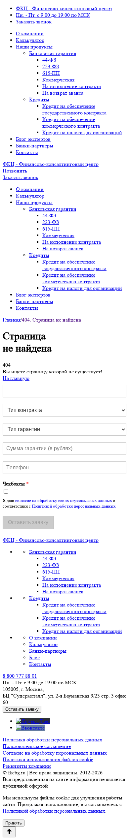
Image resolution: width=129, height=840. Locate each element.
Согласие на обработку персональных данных (55, 753)
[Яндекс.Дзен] (33, 721)
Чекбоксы (16, 484)
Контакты (27, 152)
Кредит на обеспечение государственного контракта (74, 109)
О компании (30, 33)
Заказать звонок (34, 21)
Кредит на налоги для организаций (82, 132)
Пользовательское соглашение (37, 746)
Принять (13, 823)
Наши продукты (34, 47)
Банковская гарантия (52, 53)
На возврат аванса (62, 93)
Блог (34, 657)
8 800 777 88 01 (20, 676)
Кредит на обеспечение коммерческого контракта (71, 122)
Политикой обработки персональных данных (74, 506)
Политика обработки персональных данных (52, 739)
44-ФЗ (49, 60)
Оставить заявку (22, 709)
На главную (16, 378)
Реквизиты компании (27, 766)
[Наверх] (9, 831)
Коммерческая (58, 80)
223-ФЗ (50, 66)
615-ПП (51, 73)
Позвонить (15, 171)
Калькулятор (30, 40)
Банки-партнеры (34, 145)
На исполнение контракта (71, 86)
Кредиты (39, 99)
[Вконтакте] (30, 728)
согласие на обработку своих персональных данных (63, 500)
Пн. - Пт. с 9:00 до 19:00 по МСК (53, 15)
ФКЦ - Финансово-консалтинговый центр (64, 8)
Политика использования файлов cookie (48, 759)
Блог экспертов (33, 139)
